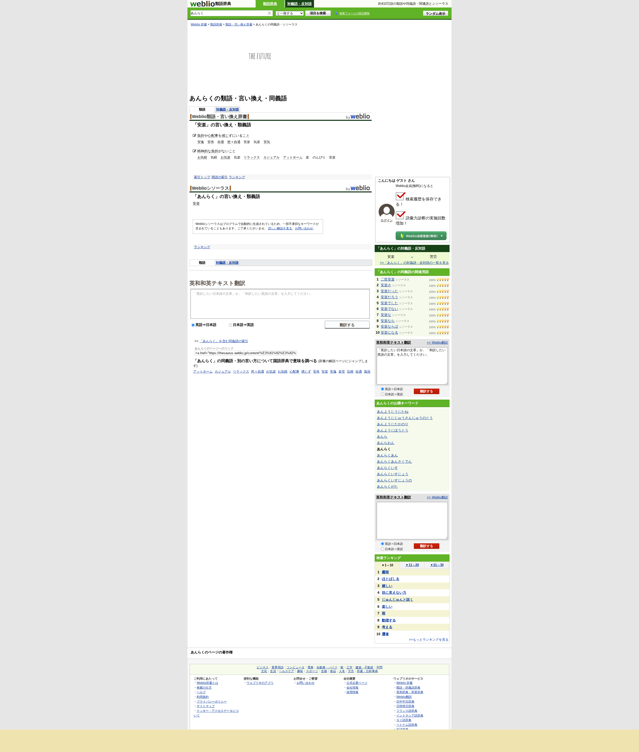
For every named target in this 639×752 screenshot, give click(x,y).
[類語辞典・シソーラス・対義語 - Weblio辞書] (202, 5)
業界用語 (278, 667)
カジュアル (271, 157)
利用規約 (203, 696)
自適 (220, 142)
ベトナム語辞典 (406, 724)
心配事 (213, 136)
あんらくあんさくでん (394, 461)
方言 (351, 671)
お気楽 (225, 157)
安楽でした (389, 303)
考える (387, 627)
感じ (225, 136)
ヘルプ (201, 692)
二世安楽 (388, 279)
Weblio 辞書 (199, 24)
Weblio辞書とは (207, 682)
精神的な (204, 151)
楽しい (387, 606)
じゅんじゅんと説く (397, 600)
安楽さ (386, 285)
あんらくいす (387, 468)
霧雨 (385, 572)
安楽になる (389, 332)
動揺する (389, 620)
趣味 (300, 671)
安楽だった (389, 291)
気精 (350, 371)
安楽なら (388, 321)
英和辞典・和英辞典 (409, 692)
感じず (306, 371)
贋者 (385, 634)
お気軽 (202, 157)
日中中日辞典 (405, 701)
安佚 (210, 142)
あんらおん (385, 443)
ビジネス (263, 667)
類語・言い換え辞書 (238, 24)
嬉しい (387, 586)
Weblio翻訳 (404, 696)
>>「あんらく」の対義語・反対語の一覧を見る (414, 263)
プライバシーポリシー (212, 701)
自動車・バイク (327, 667)
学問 (379, 667)
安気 (267, 142)
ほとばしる (390, 579)
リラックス (252, 157)
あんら (382, 437)
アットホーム (293, 157)
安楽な (386, 315)
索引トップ (202, 177)
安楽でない (389, 309)
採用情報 (352, 692)
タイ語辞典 (403, 720)
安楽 (196, 203)
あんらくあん (387, 455)
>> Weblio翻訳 (437, 342)
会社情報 (352, 687)
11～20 (412, 565)
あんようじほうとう (392, 430)
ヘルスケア (286, 671)
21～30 (437, 565)
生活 (273, 671)
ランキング (237, 177)
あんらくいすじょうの (394, 480)
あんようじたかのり (392, 424)
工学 (349, 667)
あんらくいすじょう (392, 474)
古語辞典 (402, 729)
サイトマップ (206, 706)
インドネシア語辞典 (409, 715)
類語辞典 (270, 4)
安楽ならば (389, 326)
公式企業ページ (356, 682)
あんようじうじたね (392, 412)
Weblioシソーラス (210, 188)
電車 (311, 667)
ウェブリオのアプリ (260, 682)
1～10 (387, 565)
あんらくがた (387, 486)
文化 (264, 671)
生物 (324, 671)
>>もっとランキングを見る (429, 639)
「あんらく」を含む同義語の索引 (223, 341)
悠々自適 (233, 142)
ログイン (387, 220)
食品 (333, 671)
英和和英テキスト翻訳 (217, 283)
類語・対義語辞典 (408, 687)
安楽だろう (389, 297)
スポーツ (312, 671)
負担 (200, 136)
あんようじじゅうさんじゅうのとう (405, 418)
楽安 (341, 371)
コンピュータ (296, 667)
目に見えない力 (394, 593)
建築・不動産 (364, 667)
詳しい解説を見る (280, 228)
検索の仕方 (204, 687)
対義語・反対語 (299, 4)
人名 (342, 671)
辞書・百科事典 (367, 671)
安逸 (200, 142)
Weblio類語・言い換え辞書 (219, 116)
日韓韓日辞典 (405, 706)
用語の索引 (219, 177)
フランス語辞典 (406, 710)
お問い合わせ (304, 228)
